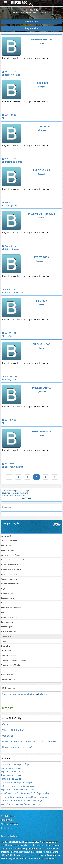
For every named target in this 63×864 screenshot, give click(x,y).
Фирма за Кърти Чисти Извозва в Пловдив (22, 800)
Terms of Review (9, 836)
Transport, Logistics (11, 523)
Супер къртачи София (11, 767)
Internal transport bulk (10, 583)
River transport (7, 622)
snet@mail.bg (11, 336)
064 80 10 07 (10, 333)
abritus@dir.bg (11, 205)
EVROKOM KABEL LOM (41, 39)
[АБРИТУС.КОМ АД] (11, 177)
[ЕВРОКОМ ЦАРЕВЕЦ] (11, 395)
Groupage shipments (9, 579)
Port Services (6, 603)
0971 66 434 (10, 71)
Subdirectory (31, 21)
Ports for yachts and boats (11, 607)
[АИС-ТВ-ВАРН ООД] (11, 351)
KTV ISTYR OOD (41, 257)
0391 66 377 (10, 158)
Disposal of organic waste (11, 569)
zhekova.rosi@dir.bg (13, 162)
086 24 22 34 (10, 289)
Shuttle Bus (5, 646)
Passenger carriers (8, 598)
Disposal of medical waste (11, 564)
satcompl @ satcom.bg (14, 467)
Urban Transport (7, 674)
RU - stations (6, 636)
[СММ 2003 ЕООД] (11, 134)
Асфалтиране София (11, 775)
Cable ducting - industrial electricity (19, 693)
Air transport (6, 536)
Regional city (31, 28)
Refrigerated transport (9, 617)
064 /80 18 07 (11, 463)
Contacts (6, 724)
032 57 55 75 (10, 246)
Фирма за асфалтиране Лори (15, 764)
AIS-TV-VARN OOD (41, 344)
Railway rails (44, 693)
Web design (7, 735)
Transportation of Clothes (11, 665)
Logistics (4, 588)
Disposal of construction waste (13, 560)
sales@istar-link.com (14, 292)
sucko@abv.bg (11, 379)
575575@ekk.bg (12, 249)
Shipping (4, 641)
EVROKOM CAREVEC (41, 388)
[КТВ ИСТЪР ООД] (11, 264)
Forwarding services (9, 574)
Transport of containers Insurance (14, 660)
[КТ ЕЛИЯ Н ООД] (11, 90)
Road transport (6, 626)
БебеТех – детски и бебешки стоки (18, 785)
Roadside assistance (8, 631)
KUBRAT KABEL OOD (41, 431)
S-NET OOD (41, 300)
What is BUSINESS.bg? (13, 730)
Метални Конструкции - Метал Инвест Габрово (24, 796)
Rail (2, 612)
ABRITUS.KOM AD (41, 170)
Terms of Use (7, 828)
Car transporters (7, 550)
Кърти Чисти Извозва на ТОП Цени (18, 789)
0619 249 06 (10, 420)
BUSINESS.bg (7, 820)
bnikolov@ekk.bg (12, 75)
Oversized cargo (7, 593)
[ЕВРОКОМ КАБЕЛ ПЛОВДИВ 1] (11, 221)
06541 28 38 (10, 115)
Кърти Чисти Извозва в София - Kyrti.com (21, 804)
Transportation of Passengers (12, 670)
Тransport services (8, 679)
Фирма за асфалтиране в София (16, 782)
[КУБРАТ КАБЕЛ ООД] (11, 438)
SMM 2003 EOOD (41, 126)
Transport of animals (9, 655)
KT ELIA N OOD (41, 83)
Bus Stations (6, 545)
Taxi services (6, 651)
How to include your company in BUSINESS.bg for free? (29, 741)
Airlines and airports (9, 540)
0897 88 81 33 (11, 376)
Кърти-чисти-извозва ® (12, 771)
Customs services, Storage (11, 555)
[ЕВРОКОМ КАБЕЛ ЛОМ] (11, 46)
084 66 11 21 (10, 202)
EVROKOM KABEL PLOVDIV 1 (41, 213)
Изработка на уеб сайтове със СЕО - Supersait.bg (25, 793)
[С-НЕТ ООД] (11, 308)
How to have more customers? (17, 747)
